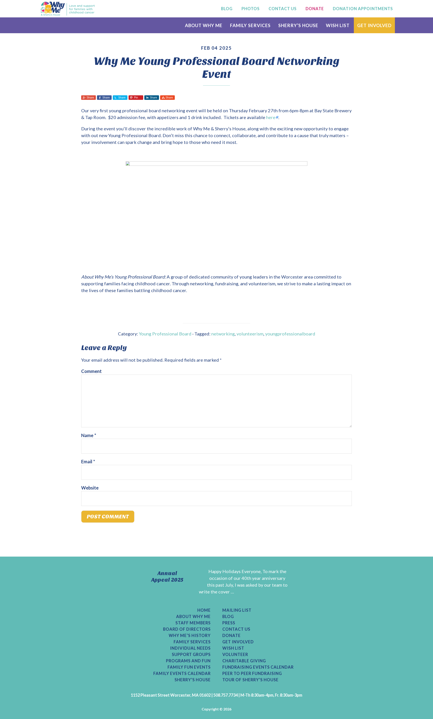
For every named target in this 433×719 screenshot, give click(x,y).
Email (88, 461)
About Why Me (193, 616)
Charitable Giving (244, 661)
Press (228, 623)
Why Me (67, 9)
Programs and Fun (188, 661)
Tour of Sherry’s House (250, 680)
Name (88, 435)
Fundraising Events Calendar (258, 667)
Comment (91, 371)
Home (204, 610)
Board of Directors (187, 629)
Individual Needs (190, 648)
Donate (231, 635)
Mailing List (236, 610)
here (270, 117)
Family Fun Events (189, 667)
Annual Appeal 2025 (167, 576)
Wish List (233, 648)
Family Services (192, 642)
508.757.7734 (225, 695)
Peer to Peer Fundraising (252, 673)
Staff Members (193, 623)
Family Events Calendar (182, 673)
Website (90, 487)
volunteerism (250, 333)
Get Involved (238, 642)
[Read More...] (195, 598)
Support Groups (191, 654)
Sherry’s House (193, 680)
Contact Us (236, 629)
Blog (228, 616)
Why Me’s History (190, 635)
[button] (88, 97)
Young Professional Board (165, 333)
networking (223, 333)
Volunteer (235, 654)
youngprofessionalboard (290, 333)
